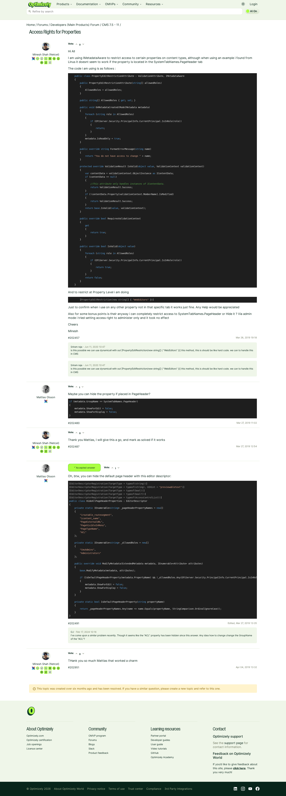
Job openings (34, 744)
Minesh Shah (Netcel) (46, 54)
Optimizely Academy (162, 757)
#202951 (73, 667)
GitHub (155, 752)
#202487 (73, 446)
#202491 (73, 623)
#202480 (74, 423)
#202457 (73, 337)
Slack (92, 748)
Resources (155, 4)
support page (233, 743)
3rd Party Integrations (178, 788)
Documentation (88, 4)
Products (64, 4)
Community (132, 4)
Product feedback (98, 752)
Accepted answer (84, 467)
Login (254, 4)
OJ (72, 631)
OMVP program (97, 735)
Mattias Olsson (46, 397)
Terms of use (116, 788)
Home (30, 24)
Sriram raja (76, 346)
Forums (42, 24)
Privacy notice (96, 788)
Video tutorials (159, 748)
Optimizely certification (39, 740)
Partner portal (158, 735)
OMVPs (112, 4)
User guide (157, 744)
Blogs (92, 744)
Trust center (135, 788)
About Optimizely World (69, 788)
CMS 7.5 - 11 (110, 24)
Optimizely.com (35, 735)
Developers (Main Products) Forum (74, 24)
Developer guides (160, 740)
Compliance (153, 788)
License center (34, 748)
